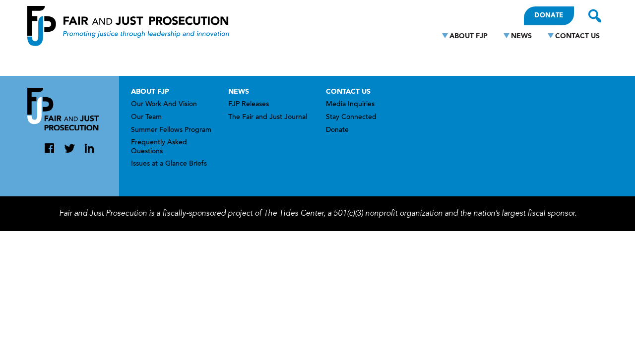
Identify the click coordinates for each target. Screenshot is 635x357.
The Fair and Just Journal (267, 117)
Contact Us (577, 36)
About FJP (468, 36)
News (521, 36)
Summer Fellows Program (171, 130)
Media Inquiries (350, 104)
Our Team (146, 117)
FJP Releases (248, 104)
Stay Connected (351, 117)
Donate (548, 15)
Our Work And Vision (164, 104)
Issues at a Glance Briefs (169, 164)
